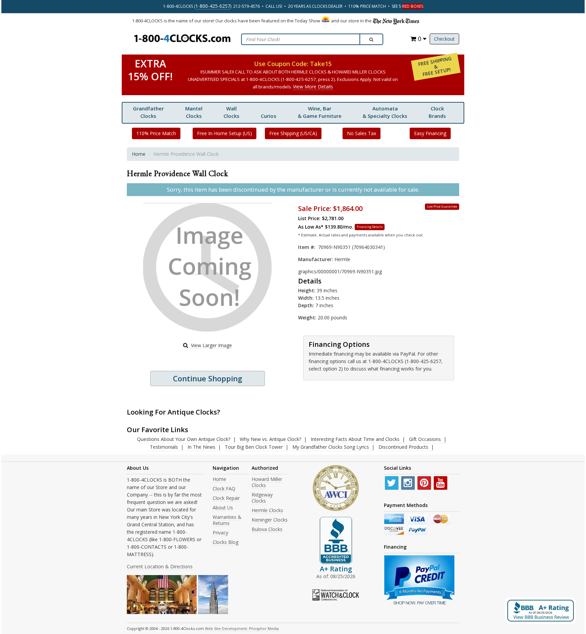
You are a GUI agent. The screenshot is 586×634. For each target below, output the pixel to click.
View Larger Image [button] (211, 345)
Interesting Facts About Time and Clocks (355, 439)
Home (138, 154)
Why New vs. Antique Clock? (270, 439)
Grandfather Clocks (148, 112)
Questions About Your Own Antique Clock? (183, 439)
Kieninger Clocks (270, 519)
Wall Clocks (231, 112)
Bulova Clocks (267, 529)
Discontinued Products (403, 447)
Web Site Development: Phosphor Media (242, 628)
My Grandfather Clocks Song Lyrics (330, 447)
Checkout (444, 39)
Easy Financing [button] (430, 133)
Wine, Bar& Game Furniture (319, 112)
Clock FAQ (224, 488)
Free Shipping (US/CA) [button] (293, 133)
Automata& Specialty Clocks (385, 112)
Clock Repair (226, 498)
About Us (223, 507)
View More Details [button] (313, 86)
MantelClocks (193, 112)
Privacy (220, 532)
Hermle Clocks (267, 510)
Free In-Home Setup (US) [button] (224, 133)
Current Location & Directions (160, 566)
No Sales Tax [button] (361, 133)
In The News (201, 447)
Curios (268, 115)
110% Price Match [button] (156, 133)
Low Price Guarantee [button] (442, 206)
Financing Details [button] (370, 227)
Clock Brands (437, 112)
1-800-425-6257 (212, 6)
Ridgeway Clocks (262, 497)
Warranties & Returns (227, 520)
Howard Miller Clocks (267, 482)
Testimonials (164, 447)
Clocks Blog (225, 542)
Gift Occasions (425, 439)
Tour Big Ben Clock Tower (254, 447)
